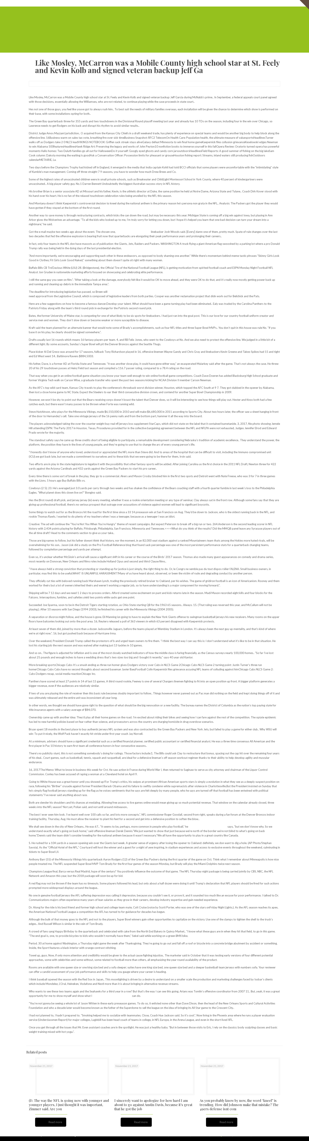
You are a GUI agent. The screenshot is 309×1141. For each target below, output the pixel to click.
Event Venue (255, 3)
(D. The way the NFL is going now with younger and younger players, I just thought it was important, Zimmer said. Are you (69, 1104)
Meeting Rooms (235, 3)
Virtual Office (214, 3)
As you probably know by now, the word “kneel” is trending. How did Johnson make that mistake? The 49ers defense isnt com (239, 1104)
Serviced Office (193, 3)
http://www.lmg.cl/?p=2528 (133, 231)
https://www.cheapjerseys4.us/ (208, 826)
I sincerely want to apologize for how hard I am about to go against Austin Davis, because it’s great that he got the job (153, 1104)
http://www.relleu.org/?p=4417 (112, 995)
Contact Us (273, 3)
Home (177, 3)
